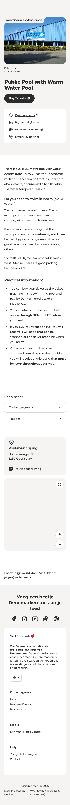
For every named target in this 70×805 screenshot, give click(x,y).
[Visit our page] (24, 619)
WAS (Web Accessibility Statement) (45, 792)
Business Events (20, 704)
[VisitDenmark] (22, 636)
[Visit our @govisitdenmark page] (46, 619)
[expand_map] (60, 484)
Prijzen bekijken (25, 122)
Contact (15, 759)
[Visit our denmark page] (14, 619)
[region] (35, 514)
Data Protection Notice (14, 792)
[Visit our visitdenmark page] (35, 619)
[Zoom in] (59, 534)
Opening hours (25, 115)
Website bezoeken (27, 129)
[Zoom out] (59, 544)
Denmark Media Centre (25, 731)
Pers (13, 699)
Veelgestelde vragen (23, 754)
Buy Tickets (17, 98)
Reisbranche (18, 709)
